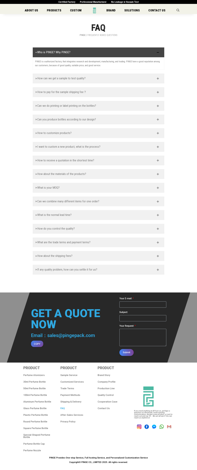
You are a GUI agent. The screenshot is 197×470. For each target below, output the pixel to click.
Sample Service (68, 375)
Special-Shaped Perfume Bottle (36, 436)
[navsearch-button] (178, 10)
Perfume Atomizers (34, 375)
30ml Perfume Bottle (34, 381)
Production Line (106, 388)
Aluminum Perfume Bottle (37, 401)
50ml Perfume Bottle (34, 388)
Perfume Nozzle (32, 450)
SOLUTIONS (132, 10)
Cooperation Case (107, 401)
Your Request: (127, 325)
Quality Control (106, 395)
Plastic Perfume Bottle (35, 415)
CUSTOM (76, 10)
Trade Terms (67, 388)
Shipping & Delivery (70, 401)
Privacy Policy (67, 421)
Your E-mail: (126, 298)
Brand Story (104, 375)
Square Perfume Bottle (35, 428)
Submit (126, 352)
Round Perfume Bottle (35, 421)
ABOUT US (31, 10)
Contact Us (104, 408)
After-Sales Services (71, 415)
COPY (37, 343)
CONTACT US (156, 10)
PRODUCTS (54, 10)
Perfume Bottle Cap (34, 443)
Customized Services (72, 381)
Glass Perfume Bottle (35, 408)
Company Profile (107, 381)
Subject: (123, 312)
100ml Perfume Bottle (35, 395)
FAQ (62, 408)
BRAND (111, 10)
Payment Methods (70, 395)
